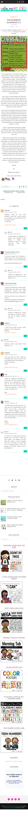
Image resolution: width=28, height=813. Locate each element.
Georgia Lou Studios (10, 807)
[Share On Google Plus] (23, 186)
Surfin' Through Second (10, 424)
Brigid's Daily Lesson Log (11, 367)
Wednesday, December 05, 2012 (11, 376)
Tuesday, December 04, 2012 (10, 354)
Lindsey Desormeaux (10, 283)
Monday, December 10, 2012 (10, 433)
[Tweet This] (19, 186)
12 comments (5, 186)
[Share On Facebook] (21, 186)
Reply (25, 228)
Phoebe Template (17, 806)
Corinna (6, 401)
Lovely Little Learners (10, 225)
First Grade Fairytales (10, 394)
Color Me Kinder (9, 806)
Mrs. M (10, 232)
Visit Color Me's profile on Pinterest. (14, 761)
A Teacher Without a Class (12, 252)
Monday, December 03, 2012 (14, 234)
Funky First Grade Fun (10, 332)
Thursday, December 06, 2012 (11, 403)
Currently (14, 16)
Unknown (7, 210)
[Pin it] (25, 186)
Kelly (5, 374)
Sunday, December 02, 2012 (10, 212)
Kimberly (7, 323)
